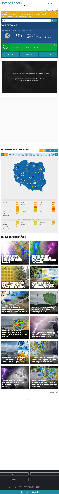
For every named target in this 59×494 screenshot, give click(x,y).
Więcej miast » (6, 215)
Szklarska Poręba (25, 224)
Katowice (23, 204)
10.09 (45, 155)
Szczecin (5, 211)
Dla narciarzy (43, 6)
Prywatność (21, 487)
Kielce (40, 204)
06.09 (30, 155)
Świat (15, 6)
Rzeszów (41, 209)
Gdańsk (5, 204)
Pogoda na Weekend (48, 54)
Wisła (40, 224)
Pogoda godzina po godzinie (10, 54)
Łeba (22, 222)
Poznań (23, 209)
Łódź (4, 206)
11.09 (49, 155)
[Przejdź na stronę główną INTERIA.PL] (7, 3)
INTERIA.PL (31, 487)
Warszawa (23, 211)
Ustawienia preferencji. (13, 487)
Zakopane (5, 226)
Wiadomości (22, 6)
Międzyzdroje (42, 222)
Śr (15, 155)
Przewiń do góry (53, 392)
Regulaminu (37, 486)
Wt (10, 155)
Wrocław (41, 211)
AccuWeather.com (54, 10)
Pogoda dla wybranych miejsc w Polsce (29, 219)
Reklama (14, 479)
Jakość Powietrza (32, 6)
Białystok (5, 202)
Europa (10, 6)
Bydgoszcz (23, 202)
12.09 (53, 155)
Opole (4, 209)
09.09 (42, 155)
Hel (4, 222)
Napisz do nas (14, 474)
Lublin (22, 206)
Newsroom (44, 474)
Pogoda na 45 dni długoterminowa (29, 54)
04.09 (23, 155)
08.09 (38, 155)
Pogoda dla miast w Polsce (29, 200)
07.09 (34, 155)
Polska (4, 6)
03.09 (19, 155)
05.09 (27, 155)
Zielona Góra (6, 213)
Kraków (40, 202)
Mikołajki (5, 224)
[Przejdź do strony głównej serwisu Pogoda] (17, 3)
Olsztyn (40, 206)
